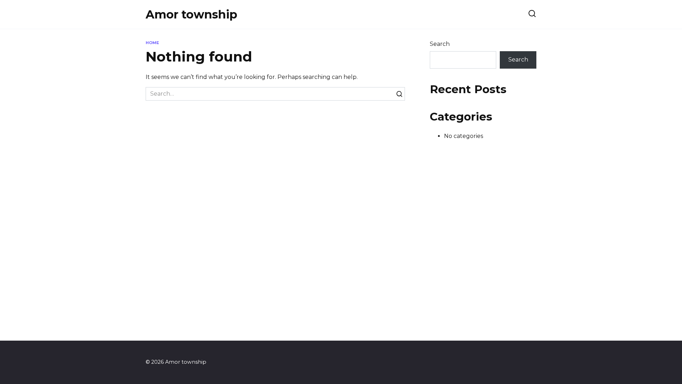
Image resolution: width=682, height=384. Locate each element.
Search (440, 44)
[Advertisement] (341, 210)
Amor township (191, 14)
